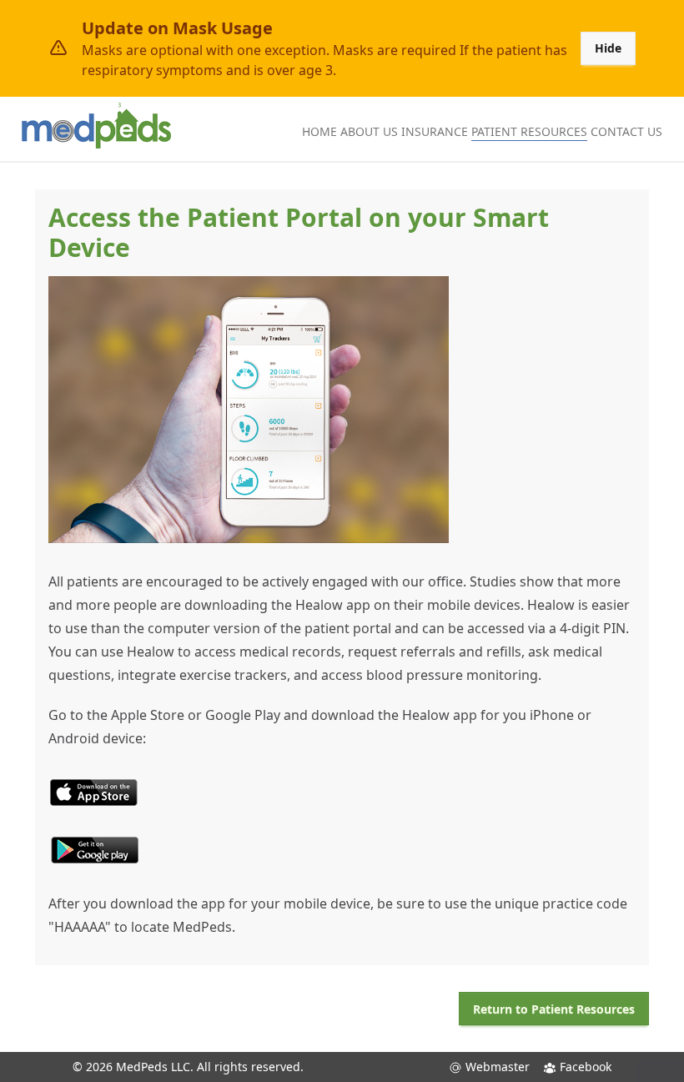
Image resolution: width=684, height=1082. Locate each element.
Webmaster (496, 1066)
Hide (608, 48)
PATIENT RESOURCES (529, 131)
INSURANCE (434, 131)
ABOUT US (369, 131)
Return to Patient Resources (554, 1009)
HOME (319, 131)
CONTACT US (626, 131)
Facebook (583, 1066)
